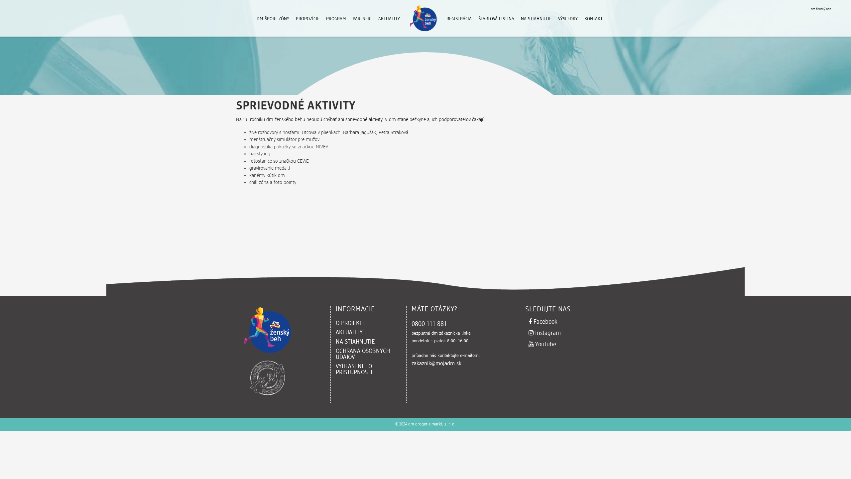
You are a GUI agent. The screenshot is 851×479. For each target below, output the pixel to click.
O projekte (351, 323)
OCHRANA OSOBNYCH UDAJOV (367, 354)
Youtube (561, 344)
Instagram (561, 333)
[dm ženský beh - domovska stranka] (237, 18)
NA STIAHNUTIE (355, 342)
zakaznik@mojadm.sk (436, 364)
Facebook (560, 322)
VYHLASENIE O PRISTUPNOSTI (354, 370)
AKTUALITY (349, 333)
